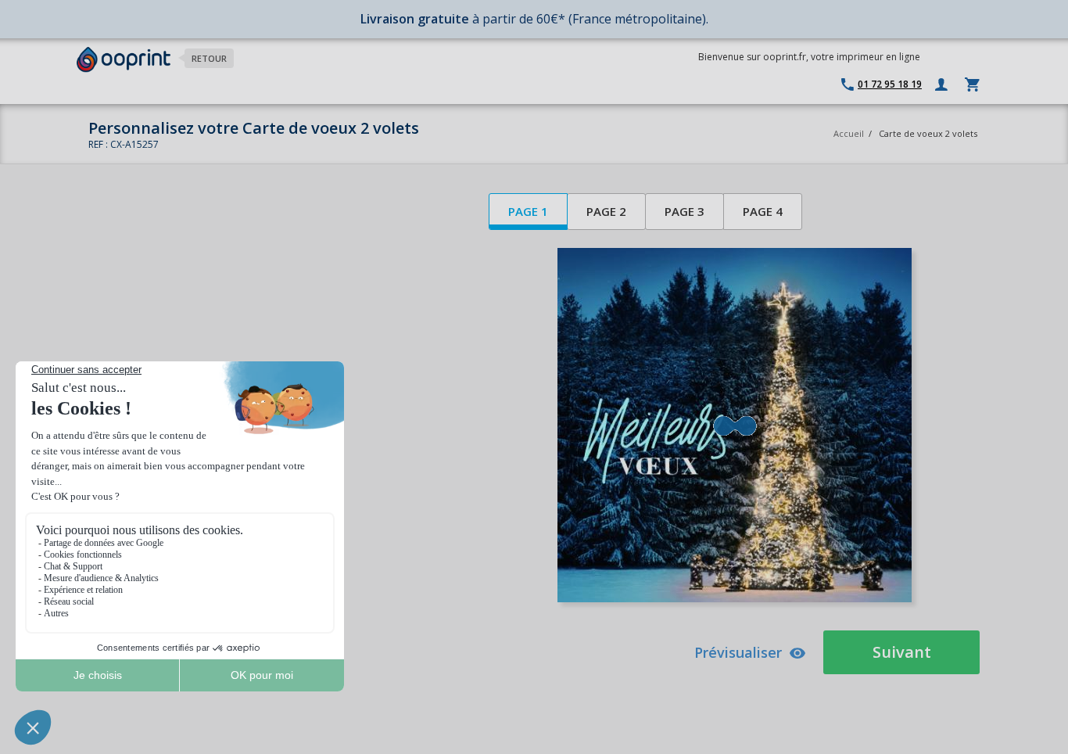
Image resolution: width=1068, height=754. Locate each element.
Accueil (848, 133)
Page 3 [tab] (684, 211)
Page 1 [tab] (528, 211)
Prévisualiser (738, 652)
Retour (209, 58)
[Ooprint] (123, 60)
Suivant (902, 651)
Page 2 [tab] (606, 211)
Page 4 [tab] (763, 211)
